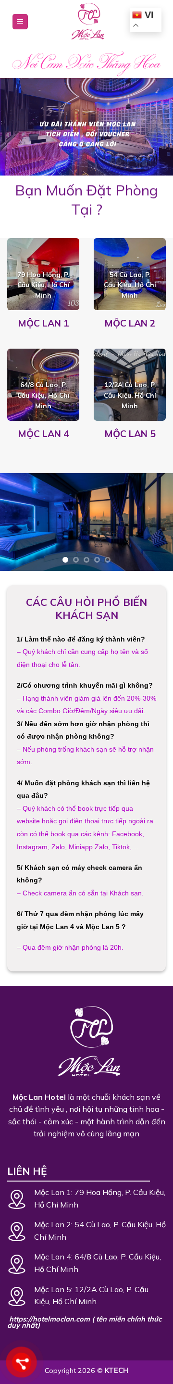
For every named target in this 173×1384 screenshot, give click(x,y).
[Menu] (20, 22)
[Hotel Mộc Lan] (86, 21)
